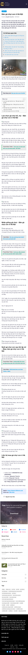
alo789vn (14, 593)
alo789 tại (22, 589)
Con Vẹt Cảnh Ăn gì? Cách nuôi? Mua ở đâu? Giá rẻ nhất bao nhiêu (16, 564)
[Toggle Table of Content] (23, 99)
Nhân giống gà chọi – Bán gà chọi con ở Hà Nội (13, 105)
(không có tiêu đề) (6, 539)
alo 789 (13, 589)
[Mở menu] (26, 4)
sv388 (7, 605)
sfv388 (3, 605)
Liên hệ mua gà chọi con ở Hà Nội (11, 111)
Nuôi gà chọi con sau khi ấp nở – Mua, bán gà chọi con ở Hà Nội (13, 108)
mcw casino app (13, 597)
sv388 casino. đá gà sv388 (7, 607)
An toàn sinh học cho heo (11, 54)
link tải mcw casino (16, 595)
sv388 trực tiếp (19, 608)
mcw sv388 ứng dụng (20, 601)
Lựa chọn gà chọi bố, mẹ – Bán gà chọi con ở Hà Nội (13, 101)
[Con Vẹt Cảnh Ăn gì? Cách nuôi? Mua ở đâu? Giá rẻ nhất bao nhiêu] (4, 565)
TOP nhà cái (4, 637)
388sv (3, 589)
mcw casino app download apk (8, 601)
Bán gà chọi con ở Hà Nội (18, 93)
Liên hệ (3, 641)
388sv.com (8, 589)
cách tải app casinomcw (7, 595)
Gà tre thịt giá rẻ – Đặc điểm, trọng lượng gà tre (12, 552)
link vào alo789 (5, 597)
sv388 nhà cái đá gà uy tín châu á (8, 608)
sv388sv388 (4, 610)
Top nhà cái (4, 581)
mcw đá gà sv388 (5, 603)
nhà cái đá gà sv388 (14, 603)
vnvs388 (15, 610)
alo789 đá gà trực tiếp (6, 593)
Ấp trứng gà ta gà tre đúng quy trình (10, 558)
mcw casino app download (7, 599)
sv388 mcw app (17, 607)
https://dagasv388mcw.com (15, 490)
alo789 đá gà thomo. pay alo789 (15, 591)
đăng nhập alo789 (22, 610)
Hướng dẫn (4, 574)
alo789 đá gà (4, 591)
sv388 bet (12, 605)
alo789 (17, 589)
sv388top (11, 610)
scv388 (21, 603)
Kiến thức (4, 11)
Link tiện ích (4, 633)
